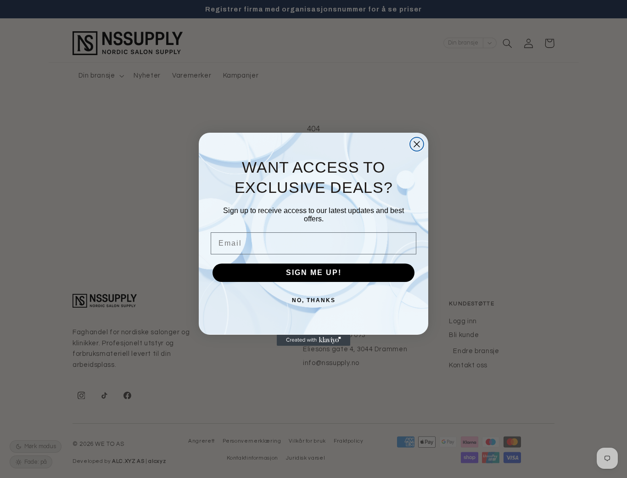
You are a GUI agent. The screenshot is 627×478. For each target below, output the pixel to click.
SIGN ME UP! (313, 272)
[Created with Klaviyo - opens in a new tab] (313, 340)
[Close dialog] (417, 144)
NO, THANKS (314, 300)
